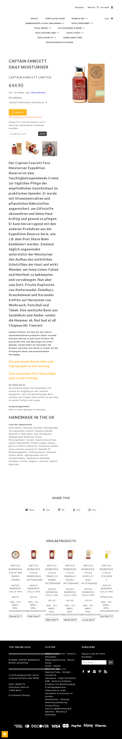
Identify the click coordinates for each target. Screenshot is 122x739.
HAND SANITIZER (72, 37)
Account (105, 7)
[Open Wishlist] (5, 734)
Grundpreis (15, 97)
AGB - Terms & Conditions (58, 681)
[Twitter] (89, 671)
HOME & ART (79, 18)
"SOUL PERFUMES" (81, 23)
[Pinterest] (100, 671)
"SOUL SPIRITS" (45, 37)
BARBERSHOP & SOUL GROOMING (44, 23)
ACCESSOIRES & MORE (70, 28)
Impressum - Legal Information (60, 678)
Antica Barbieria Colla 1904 (15, 588)
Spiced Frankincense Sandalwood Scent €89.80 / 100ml (27, 102)
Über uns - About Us (55, 668)
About (35, 18)
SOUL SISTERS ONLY (46, 33)
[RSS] (105, 671)
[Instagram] (94, 671)
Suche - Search (53, 665)
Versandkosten (38, 92)
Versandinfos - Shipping (57, 699)
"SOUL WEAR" (41, 28)
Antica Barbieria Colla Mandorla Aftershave (35, 572)
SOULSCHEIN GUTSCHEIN (59, 42)
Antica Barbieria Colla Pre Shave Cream (15, 572)
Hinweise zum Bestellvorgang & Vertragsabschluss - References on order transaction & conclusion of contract (60, 690)
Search (91, 7)
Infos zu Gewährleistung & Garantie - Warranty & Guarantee (58, 711)
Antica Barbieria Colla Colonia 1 (106, 572)
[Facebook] (83, 671)
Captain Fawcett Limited (30, 77)
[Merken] (18, 552)
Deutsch (79, 7)
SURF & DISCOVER (55, 18)
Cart (107, 18)
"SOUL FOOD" (73, 33)
